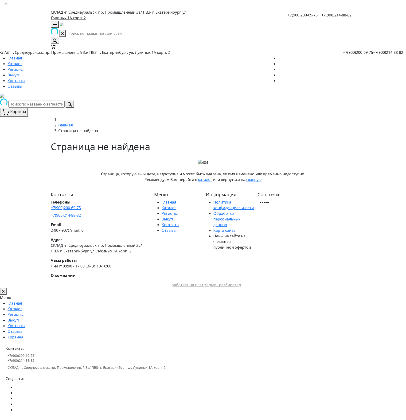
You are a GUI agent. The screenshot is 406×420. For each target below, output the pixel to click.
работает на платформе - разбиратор (206, 284)
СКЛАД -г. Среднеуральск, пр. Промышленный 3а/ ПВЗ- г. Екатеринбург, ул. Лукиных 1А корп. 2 (86, 367)
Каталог (15, 63)
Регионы (15, 69)
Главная (15, 58)
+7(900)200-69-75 (303, 15)
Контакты (16, 80)
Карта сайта (224, 230)
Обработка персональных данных (226, 219)
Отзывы (15, 86)
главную (254, 179)
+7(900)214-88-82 (336, 15)
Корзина (15, 337)
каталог (205, 179)
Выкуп (13, 75)
